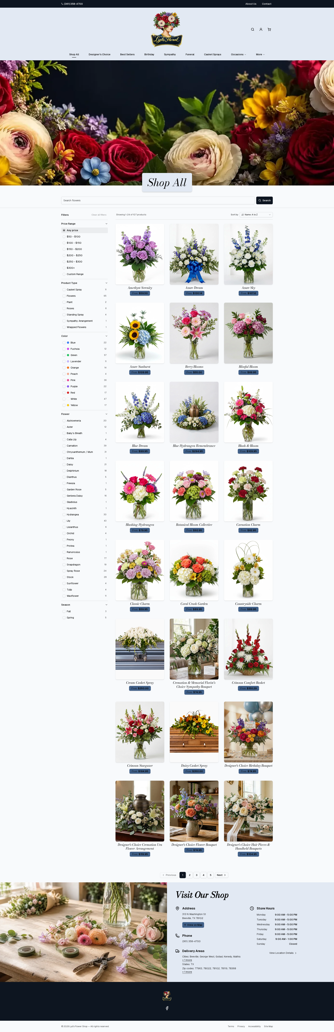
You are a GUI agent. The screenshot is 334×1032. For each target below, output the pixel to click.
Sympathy (170, 54)
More (259, 54)
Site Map (268, 1026)
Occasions (237, 54)
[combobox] (256, 214)
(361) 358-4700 (73, 3)
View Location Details (281, 952)
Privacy (241, 1026)
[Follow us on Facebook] (167, 1008)
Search (267, 200)
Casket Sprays (212, 54)
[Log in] (260, 29)
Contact (266, 3)
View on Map (194, 924)
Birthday (149, 54)
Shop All (74, 54)
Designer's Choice (99, 54)
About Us (250, 3)
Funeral (190, 54)
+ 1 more (187, 960)
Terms (231, 1026)
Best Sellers (127, 54)
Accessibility (254, 1026)
